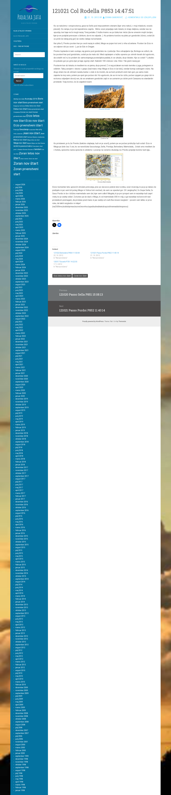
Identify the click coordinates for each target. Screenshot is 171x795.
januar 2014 (20, 602)
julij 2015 (18, 550)
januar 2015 (20, 568)
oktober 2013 (20, 610)
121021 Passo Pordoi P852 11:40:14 (104, 253)
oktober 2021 (20, 347)
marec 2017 (20, 493)
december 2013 (21, 605)
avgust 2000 (20, 745)
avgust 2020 (20, 385)
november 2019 (21, 402)
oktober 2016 (20, 507)
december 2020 (21, 376)
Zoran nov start (33, 159)
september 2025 (22, 216)
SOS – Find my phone (21, 46)
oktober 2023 (20, 279)
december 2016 (21, 502)
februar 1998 (20, 787)
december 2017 (21, 467)
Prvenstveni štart (37, 146)
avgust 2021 (20, 353)
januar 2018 (20, 465)
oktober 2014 (20, 576)
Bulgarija (16, 106)
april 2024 (19, 262)
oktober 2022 (20, 313)
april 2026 (19, 196)
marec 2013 (20, 627)
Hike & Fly (38, 130)
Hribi (15, 134)
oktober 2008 (20, 719)
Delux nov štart (21, 109)
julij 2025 (18, 219)
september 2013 (22, 613)
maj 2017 (19, 487)
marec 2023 (20, 299)
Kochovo (29, 137)
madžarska (41, 137)
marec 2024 (20, 265)
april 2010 (19, 679)
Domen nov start (26, 112)
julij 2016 (18, 516)
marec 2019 (20, 425)
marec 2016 (20, 527)
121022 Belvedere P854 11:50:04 (67, 253)
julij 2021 (18, 356)
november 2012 (21, 639)
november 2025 (21, 210)
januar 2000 (20, 753)
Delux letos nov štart (32, 106)
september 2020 (22, 382)
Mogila (29, 143)
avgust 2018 (20, 445)
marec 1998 (20, 785)
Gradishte (32, 130)
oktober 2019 (20, 405)
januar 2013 (20, 633)
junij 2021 (19, 359)
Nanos (43, 143)
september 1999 (22, 756)
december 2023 (21, 273)
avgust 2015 (20, 547)
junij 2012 (19, 653)
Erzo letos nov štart (62, 276)
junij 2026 (19, 190)
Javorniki (19, 134)
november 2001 (21, 742)
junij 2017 (19, 485)
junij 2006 (19, 739)
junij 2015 (19, 553)
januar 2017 (20, 499)
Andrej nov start (19, 99)
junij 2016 (19, 519)
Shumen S (31, 149)
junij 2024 (19, 256)
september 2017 (22, 476)
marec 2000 (20, 748)
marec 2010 (20, 682)
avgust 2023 (20, 285)
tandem (38, 149)
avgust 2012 (20, 648)
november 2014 (21, 573)
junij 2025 (19, 222)
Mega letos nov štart (33, 140)
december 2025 (21, 207)
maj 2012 (19, 656)
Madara (35, 137)
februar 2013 (20, 630)
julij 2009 (18, 696)
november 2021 (21, 345)
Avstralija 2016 (31, 99)
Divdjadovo (17, 112)
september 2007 (22, 733)
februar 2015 (20, 565)
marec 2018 (20, 459)
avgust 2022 (20, 319)
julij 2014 (18, 585)
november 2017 (21, 470)
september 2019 (22, 407)
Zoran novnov (24, 159)
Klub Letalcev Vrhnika (22, 31)
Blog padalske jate (21, 36)
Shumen (25, 149)
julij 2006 (18, 736)
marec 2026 (20, 199)
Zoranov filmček (104, 109)
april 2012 (19, 659)
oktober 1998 (20, 765)
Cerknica (22, 106)
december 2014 (21, 570)
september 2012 (22, 645)
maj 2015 (19, 556)
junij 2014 (19, 587)
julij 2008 (18, 728)
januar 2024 (20, 270)
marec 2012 (20, 662)
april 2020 (19, 387)
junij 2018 (19, 450)
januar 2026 (20, 204)
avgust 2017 (20, 479)
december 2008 (21, 713)
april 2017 (19, 490)
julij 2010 (18, 673)
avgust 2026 (20, 185)
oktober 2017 (20, 473)
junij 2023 (19, 290)
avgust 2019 (20, 410)
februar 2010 (20, 685)
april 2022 (19, 330)
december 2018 (21, 433)
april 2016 (19, 525)
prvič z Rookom (18, 149)
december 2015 (21, 536)
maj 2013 (19, 622)
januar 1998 (20, 790)
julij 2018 (18, 447)
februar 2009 (20, 710)
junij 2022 (19, 325)
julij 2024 (18, 253)
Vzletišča (17, 41)
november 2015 (21, 539)
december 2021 (21, 342)
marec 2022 (20, 333)
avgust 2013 (20, 616)
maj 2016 (19, 522)
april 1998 (19, 782)
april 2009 (19, 705)
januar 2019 (20, 430)
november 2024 (21, 242)
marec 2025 (20, 230)
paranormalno (26, 146)
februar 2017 (20, 496)
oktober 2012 (20, 642)
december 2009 (21, 687)
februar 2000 (20, 750)
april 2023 (19, 296)
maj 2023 (19, 293)
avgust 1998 (20, 770)
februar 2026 (20, 202)
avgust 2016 (20, 513)
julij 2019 (18, 413)
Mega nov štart (20, 143)
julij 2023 (18, 287)
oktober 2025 (20, 213)
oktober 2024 (20, 245)
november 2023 (21, 276)
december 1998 (21, 759)
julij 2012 (18, 650)
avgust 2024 (20, 250)
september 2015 (22, 545)
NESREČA (17, 146)
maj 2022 (19, 327)
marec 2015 (20, 562)
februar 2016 (20, 530)
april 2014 (19, 593)
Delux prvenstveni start (36, 109)
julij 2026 (18, 187)
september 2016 (22, 510)
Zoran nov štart (26, 163)
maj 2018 (19, 453)
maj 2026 (19, 193)
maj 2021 (19, 362)
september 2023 (22, 282)
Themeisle (122, 321)
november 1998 (21, 762)
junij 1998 (19, 776)
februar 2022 (20, 336)
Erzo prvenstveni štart (28, 125)
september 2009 (22, 693)
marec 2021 (20, 367)
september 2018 (22, 442)
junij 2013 (19, 619)
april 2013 (19, 625)
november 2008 (21, 716)
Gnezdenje (24, 129)
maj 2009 (19, 702)
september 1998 (22, 767)
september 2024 (22, 247)
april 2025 (19, 227)
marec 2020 (20, 390)
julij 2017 (18, 482)
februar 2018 (20, 462)
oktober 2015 (20, 542)
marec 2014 (20, 596)
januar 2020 (20, 396)
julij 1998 (18, 773)
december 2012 (21, 636)
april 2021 (19, 365)
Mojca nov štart (36, 143)
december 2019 (21, 399)
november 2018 (21, 436)
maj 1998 (19, 779)
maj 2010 (19, 676)
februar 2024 (20, 267)
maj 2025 (19, 225)
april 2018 (19, 456)
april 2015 (19, 559)
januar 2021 (20, 373)
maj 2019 (19, 419)
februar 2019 (20, 427)
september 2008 (22, 722)
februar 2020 (20, 393)
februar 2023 (20, 302)
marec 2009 (20, 707)
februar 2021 (20, 370)
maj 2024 (19, 259)
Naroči (18, 81)
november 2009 (21, 690)
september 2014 (22, 579)
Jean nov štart (31, 133)
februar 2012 (20, 665)
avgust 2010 (20, 670)
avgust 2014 (20, 582)
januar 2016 (20, 533)
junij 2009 (19, 699)
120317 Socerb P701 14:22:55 (65, 262)
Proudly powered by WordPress (93, 321)
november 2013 (21, 607)
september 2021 (22, 350)
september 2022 (22, 316)
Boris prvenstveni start (33, 102)
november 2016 (21, 505)
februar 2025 (20, 233)
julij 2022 (18, 322)
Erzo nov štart (35, 120)
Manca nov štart (20, 140)
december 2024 (21, 239)
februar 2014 (20, 599)
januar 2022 (20, 339)
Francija (16, 130)
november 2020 (21, 379)
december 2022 (21, 307)
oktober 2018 (20, 439)
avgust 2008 (20, 725)
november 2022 (21, 310)
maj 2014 (19, 590)
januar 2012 (20, 667)
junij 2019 (19, 416)
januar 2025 (20, 236)
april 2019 (19, 422)
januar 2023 (20, 305)
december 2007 (21, 730)
